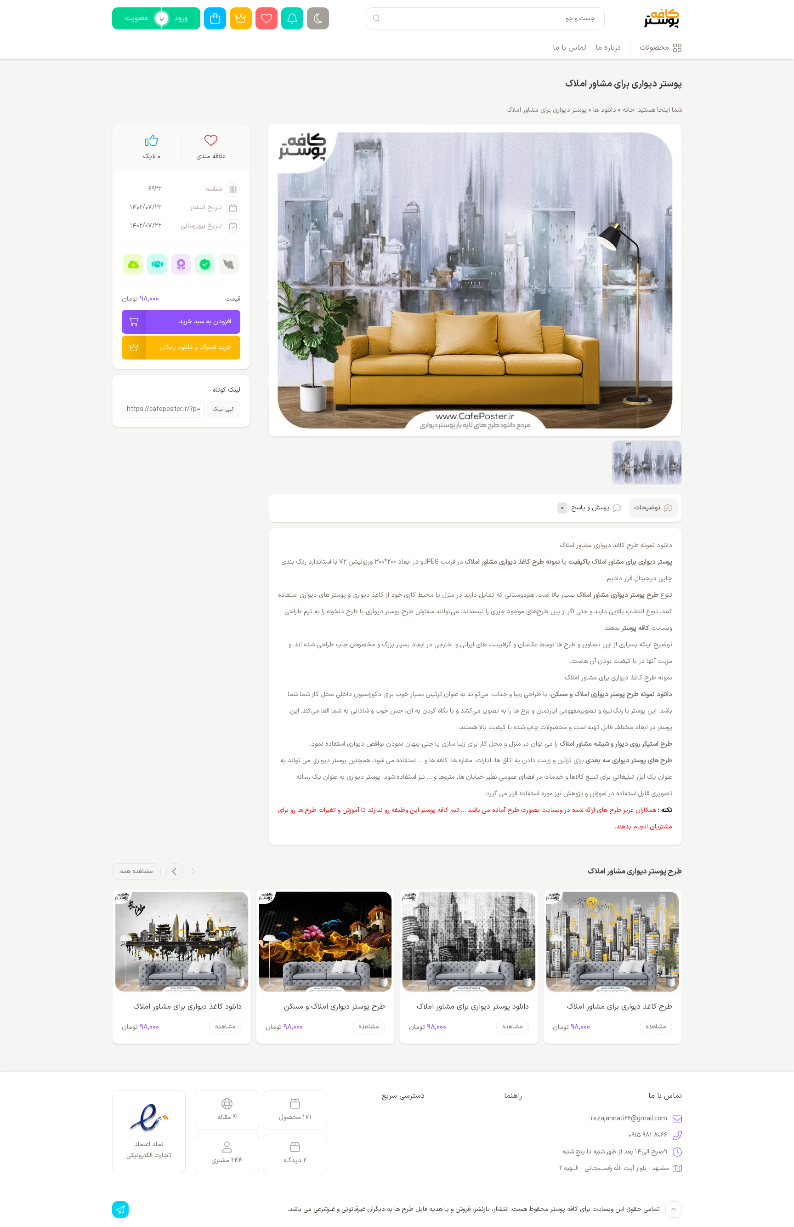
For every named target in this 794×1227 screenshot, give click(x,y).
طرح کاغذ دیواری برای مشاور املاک (619, 1006)
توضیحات (647, 508)
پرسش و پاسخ (585, 508)
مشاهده (656, 1027)
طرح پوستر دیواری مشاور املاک (617, 595)
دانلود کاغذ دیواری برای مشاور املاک (187, 1006)
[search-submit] (377, 18)
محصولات (654, 47)
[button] (193, 871)
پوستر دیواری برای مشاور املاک (623, 84)
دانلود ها (604, 110)
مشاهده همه (136, 871)
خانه (629, 110)
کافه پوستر (635, 628)
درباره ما (608, 47)
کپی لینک (223, 409)
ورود (181, 18)
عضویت (136, 18)
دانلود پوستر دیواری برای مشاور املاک (473, 1006)
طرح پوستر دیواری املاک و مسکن (334, 1006)
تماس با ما (569, 47)
